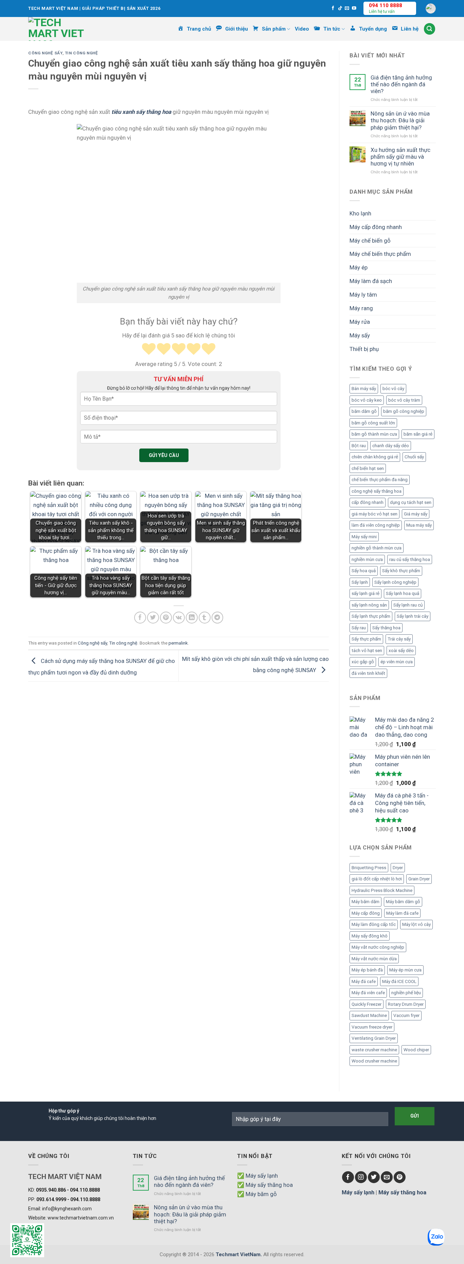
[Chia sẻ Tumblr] (205, 618)
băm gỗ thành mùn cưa (374, 434)
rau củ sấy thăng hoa (409, 559)
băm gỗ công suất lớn (373, 422)
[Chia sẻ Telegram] (218, 618)
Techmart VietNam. (239, 1254)
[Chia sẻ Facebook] (140, 618)
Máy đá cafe (364, 981)
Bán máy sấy (364, 388)
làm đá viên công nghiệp (376, 525)
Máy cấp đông (366, 913)
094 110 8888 (385, 5)
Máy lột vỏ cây (416, 924)
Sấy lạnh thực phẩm (371, 616)
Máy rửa (360, 321)
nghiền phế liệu (406, 992)
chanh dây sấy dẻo (390, 445)
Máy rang (361, 308)
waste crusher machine (374, 1049)
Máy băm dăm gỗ (403, 901)
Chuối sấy (414, 456)
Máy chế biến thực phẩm (380, 253)
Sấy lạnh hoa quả (402, 593)
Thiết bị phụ (364, 349)
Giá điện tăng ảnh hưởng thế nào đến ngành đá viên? (401, 84)
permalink (178, 643)
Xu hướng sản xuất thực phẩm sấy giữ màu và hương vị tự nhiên (400, 156)
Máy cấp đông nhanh (376, 227)
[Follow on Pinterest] (400, 1177)
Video (302, 29)
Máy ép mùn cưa (405, 969)
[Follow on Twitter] (374, 1177)
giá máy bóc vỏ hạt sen (374, 513)
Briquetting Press (369, 867)
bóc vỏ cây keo (367, 400)
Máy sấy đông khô (370, 935)
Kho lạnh (360, 213)
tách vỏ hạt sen (367, 650)
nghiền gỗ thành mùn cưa (376, 547)
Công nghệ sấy (45, 53)
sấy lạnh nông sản (369, 605)
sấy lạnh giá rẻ (365, 593)
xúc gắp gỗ (363, 661)
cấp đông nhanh (367, 502)
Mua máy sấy (419, 525)
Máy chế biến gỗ (370, 240)
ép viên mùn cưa (396, 661)
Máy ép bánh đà (367, 969)
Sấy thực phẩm (366, 639)
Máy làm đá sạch (371, 281)
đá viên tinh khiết (368, 673)
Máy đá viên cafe (368, 992)
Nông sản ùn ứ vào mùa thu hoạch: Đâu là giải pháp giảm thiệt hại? (400, 120)
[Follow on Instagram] (361, 1177)
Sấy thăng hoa (386, 627)
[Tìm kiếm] (429, 29)
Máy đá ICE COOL (399, 981)
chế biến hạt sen (368, 468)
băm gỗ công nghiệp (403, 411)
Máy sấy (360, 335)
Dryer (398, 867)
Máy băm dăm (365, 901)
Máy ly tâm (363, 294)
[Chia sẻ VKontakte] (179, 618)
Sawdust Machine (369, 1015)
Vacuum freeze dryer (372, 1027)
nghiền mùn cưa (367, 559)
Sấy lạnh (360, 582)
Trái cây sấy (399, 639)
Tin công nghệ (81, 53)
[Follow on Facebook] (333, 8)
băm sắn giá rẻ (418, 434)
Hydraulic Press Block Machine (382, 890)
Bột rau (359, 445)
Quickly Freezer (366, 1004)
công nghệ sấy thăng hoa (376, 491)
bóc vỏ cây (393, 388)
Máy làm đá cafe (402, 913)
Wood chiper (416, 1049)
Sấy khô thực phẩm (401, 570)
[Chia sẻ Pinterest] (166, 618)
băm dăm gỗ (364, 411)
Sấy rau (359, 627)
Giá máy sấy (415, 513)
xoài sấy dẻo (401, 650)
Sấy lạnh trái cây (412, 616)
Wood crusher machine (374, 1061)
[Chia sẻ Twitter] (153, 618)
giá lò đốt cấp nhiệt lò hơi (377, 878)
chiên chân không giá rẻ (375, 456)
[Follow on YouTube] (354, 8)
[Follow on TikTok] (340, 8)
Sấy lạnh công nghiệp (395, 582)
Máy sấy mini (364, 536)
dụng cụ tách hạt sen (410, 502)
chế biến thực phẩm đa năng (380, 479)
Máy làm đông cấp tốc (374, 924)
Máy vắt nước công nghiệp (378, 947)
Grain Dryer (419, 878)
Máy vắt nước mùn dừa (374, 958)
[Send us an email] (347, 8)
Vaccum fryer (406, 1015)
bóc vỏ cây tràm (404, 400)
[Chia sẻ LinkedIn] (192, 618)
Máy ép (359, 267)
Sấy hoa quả (364, 570)
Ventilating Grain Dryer (374, 1038)
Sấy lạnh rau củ (408, 605)
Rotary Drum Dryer (406, 1004)
